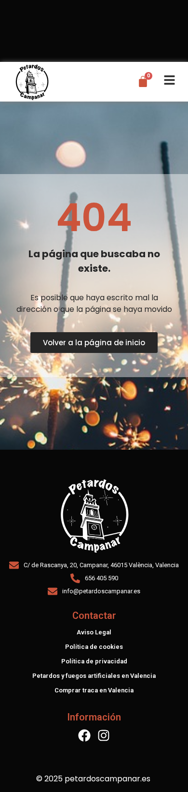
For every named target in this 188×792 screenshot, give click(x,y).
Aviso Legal (94, 632)
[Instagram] (103, 735)
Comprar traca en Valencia (94, 690)
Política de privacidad (94, 661)
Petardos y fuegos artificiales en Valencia (94, 675)
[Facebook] (84, 735)
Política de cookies (94, 646)
